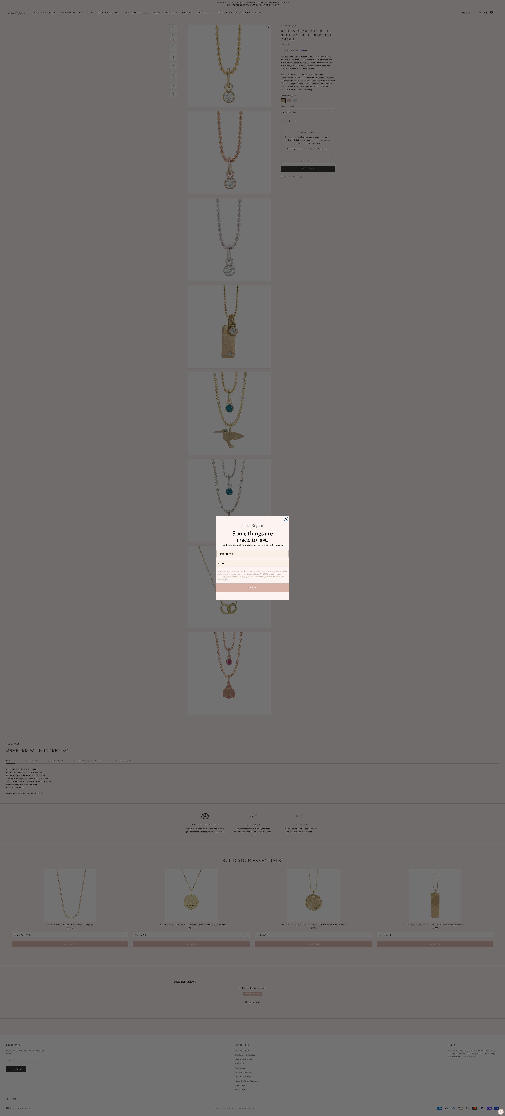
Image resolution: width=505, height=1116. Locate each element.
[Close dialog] (286, 519)
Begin (252, 587)
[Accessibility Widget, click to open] (501, 1112)
